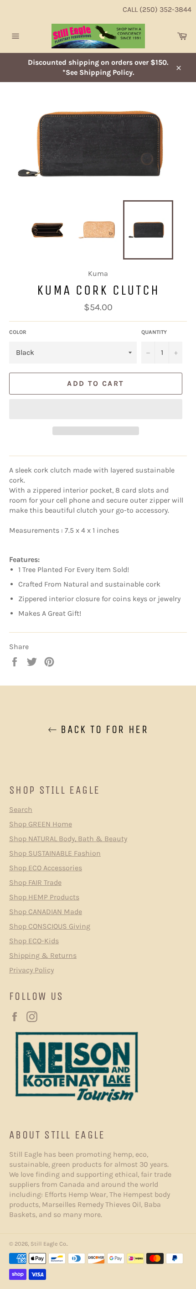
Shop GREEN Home (40, 824)
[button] (95, 409)
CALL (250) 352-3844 (157, 9)
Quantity (154, 332)
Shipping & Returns (43, 955)
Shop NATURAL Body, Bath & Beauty (68, 838)
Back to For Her (102, 729)
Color (17, 332)
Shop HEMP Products (44, 897)
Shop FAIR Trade (35, 882)
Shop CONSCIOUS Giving (49, 926)
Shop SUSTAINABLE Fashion (55, 853)
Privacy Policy (31, 970)
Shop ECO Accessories (45, 867)
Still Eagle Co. (49, 1243)
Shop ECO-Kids (34, 940)
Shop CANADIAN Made (45, 911)
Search (20, 809)
